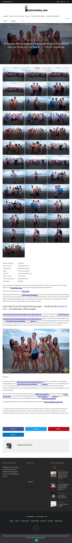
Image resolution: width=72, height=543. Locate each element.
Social (16, 16)
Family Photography (52, 16)
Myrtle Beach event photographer (15, 320)
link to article (25, 291)
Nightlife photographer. (42, 393)
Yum (66, 493)
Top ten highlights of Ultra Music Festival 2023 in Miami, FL (63, 487)
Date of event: (7, 276)
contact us (33, 320)
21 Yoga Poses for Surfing (63, 505)
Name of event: (7, 266)
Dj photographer (43, 396)
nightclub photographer (49, 398)
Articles (21, 16)
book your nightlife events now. (53, 401)
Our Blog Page (58, 520)
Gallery (5, 16)
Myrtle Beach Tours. (17, 287)
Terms (11, 520)
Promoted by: (7, 268)
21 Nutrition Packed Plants (62, 496)
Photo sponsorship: (8, 278)
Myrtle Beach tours (63, 314)
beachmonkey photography (30, 294)
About (5, 20)
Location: (6, 273)
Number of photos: (8, 263)
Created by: (6, 281)
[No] (70, 538)
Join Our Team (35, 520)
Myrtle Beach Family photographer (27, 383)
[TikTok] (64, 1)
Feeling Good (61, 493)
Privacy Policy (25, 520)
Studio (27, 16)
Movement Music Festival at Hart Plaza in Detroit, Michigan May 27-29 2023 (63, 475)
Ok (36, 540)
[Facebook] (56, 1)
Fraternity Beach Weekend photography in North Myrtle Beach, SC (22, 314)
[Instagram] (60, 1)
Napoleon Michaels (24, 445)
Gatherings (60, 469)
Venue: (5, 271)
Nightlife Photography (38, 16)
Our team (50, 520)
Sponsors (43, 520)
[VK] (46, 516)
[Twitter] (58, 1)
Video (11, 16)
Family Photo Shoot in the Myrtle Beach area (30, 381)
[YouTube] (62, 1)
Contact (17, 520)
